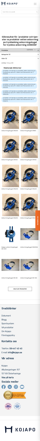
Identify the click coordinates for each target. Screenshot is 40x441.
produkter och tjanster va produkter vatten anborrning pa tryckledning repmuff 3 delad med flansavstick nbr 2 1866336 (19, 92)
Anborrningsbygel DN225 (28, 189)
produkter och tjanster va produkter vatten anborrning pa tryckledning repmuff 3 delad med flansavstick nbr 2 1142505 (19, 72)
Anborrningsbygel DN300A (29, 247)
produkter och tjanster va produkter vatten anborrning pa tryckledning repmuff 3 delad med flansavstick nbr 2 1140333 (19, 79)
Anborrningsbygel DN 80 (10, 278)
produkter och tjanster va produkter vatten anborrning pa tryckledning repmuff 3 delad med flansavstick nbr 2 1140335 (19, 86)
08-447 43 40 (15, 348)
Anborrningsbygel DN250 (10, 218)
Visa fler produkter (20, 289)
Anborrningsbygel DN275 (28, 218)
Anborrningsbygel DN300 (10, 131)
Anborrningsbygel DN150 (28, 160)
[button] (31, 49)
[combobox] (20, 12)
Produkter (5, 50)
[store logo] (10, 4)
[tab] (20, 50)
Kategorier (6, 54)
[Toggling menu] (35, 4)
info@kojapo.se (15, 352)
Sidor (4, 58)
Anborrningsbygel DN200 (10, 189)
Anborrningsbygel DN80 (28, 131)
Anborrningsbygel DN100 (10, 160)
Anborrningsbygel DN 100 (28, 278)
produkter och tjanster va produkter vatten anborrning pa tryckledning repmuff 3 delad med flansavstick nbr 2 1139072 (19, 99)
